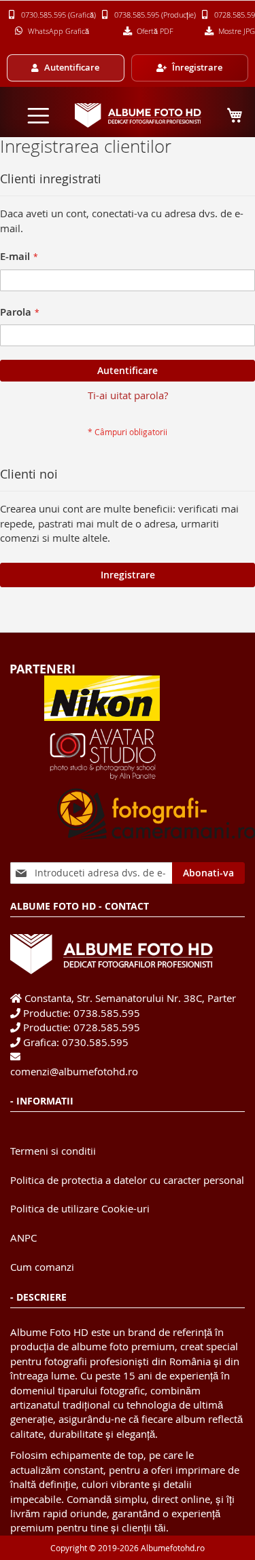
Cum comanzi (42, 1267)
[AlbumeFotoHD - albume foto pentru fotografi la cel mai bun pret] (139, 115)
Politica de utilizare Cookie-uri (80, 1208)
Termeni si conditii (53, 1150)
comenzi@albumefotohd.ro (74, 1071)
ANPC (23, 1237)
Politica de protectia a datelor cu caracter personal (127, 1180)
